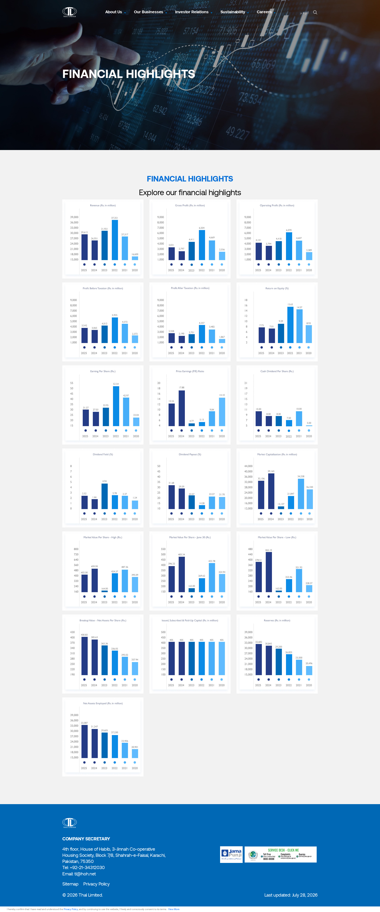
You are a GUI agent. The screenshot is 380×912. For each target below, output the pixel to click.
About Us (113, 12)
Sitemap (70, 884)
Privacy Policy (71, 909)
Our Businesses (148, 12)
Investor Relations (191, 12)
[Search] (315, 12)
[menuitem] (304, 12)
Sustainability (232, 12)
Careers (264, 12)
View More (174, 909)
